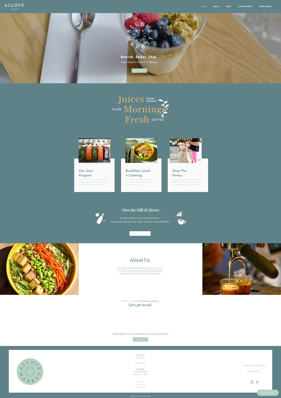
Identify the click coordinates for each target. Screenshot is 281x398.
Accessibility (140, 387)
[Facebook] (257, 382)
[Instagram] (252, 382)
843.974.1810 (140, 363)
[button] (263, 6)
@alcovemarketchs (151, 301)
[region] (93, 167)
